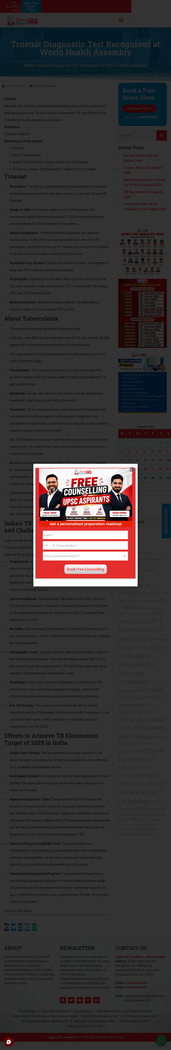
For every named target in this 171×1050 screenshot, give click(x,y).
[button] (131, 469)
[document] (85, 525)
